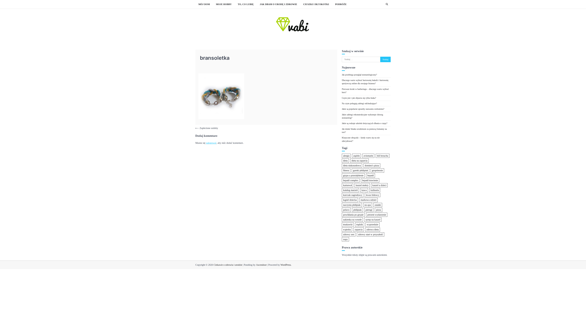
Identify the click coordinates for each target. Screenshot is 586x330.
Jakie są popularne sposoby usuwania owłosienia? (363, 109)
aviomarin (368, 155)
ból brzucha (382, 155)
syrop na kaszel (372, 219)
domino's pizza (372, 165)
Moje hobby (224, 4)
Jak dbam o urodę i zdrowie (278, 4)
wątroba (347, 229)
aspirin (356, 155)
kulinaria (375, 190)
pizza (378, 210)
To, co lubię (246, 4)
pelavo (346, 210)
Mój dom (204, 4)
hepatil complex (350, 180)
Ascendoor (261, 265)
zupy (345, 239)
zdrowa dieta (372, 229)
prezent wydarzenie (376, 214)
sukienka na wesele (352, 219)
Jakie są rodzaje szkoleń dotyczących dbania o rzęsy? (364, 123)
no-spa (367, 205)
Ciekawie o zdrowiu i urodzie (228, 265)
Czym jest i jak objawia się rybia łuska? (359, 98)
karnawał (347, 185)
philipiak (357, 210)
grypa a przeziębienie (353, 175)
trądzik (359, 224)
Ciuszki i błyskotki (316, 4)
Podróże (341, 4)
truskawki (348, 224)
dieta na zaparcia (359, 160)
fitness (346, 170)
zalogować (211, 143)
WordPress (285, 265)
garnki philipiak (360, 170)
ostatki (378, 205)
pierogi (368, 210)
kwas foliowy (372, 195)
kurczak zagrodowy (352, 195)
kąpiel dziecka (350, 200)
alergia (346, 155)
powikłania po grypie (353, 214)
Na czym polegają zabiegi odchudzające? (359, 103)
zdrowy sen (348, 234)
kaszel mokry (362, 185)
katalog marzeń (350, 190)
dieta (345, 160)
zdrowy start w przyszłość (370, 234)
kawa (364, 190)
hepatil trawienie (370, 180)
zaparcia (359, 229)
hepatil (370, 175)
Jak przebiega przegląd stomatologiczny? (359, 74)
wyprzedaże (372, 224)
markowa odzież (368, 200)
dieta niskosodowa (352, 165)
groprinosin (377, 170)
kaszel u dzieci (379, 185)
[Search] (387, 4)
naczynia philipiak (352, 205)
